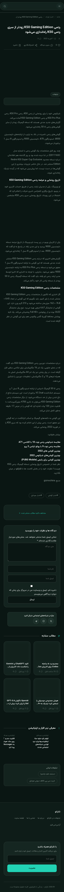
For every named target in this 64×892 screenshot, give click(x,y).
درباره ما (41, 818)
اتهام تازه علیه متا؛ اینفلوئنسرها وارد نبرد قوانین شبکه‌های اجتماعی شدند (40, 743)
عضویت (32, 868)
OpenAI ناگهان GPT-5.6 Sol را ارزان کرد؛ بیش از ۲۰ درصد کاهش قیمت (17, 703)
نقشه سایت (19, 818)
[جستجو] (5, 6)
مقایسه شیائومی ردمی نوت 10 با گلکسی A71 (39, 442)
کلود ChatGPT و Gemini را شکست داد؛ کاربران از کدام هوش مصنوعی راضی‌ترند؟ (17, 668)
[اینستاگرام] (43, 621)
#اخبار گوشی (53, 495)
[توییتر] (51, 621)
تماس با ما (31, 818)
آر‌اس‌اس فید (55, 824)
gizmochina (49, 480)
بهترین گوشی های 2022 (49, 451)
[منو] (59, 6)
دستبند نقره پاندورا (47, 774)
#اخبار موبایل (36, 495)
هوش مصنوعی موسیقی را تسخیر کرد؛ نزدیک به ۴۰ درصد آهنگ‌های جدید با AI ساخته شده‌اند (47, 705)
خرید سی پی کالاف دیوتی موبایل (42, 780)
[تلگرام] (36, 621)
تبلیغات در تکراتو (53, 818)
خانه (58, 17)
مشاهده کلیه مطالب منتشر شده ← (32, 513)
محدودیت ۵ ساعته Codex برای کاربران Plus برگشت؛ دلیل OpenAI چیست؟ (47, 668)
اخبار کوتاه (49, 17)
